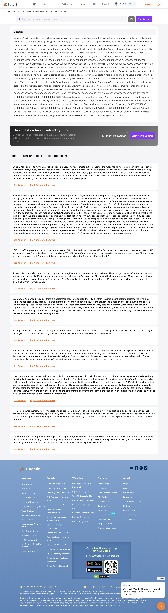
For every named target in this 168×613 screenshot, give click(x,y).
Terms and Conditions (132, 501)
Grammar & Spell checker (108, 528)
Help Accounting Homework (83, 500)
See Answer (20, 185)
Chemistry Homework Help (58, 493)
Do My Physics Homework (57, 566)
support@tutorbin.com (96, 587)
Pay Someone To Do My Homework (31, 545)
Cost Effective (103, 501)
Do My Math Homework (56, 545)
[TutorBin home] (11, 4)
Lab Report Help (28, 493)
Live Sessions (27, 484)
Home (8, 11)
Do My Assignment (29, 540)
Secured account (105, 510)
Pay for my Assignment (81, 491)
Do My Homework (28, 535)
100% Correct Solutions (107, 493)
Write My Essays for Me (82, 496)
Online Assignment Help (31, 515)
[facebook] (131, 468)
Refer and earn (104, 515)
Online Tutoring (27, 520)
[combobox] (71, 19)
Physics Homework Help (57, 488)
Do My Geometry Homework (58, 549)
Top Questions (129, 519)
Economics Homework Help (58, 533)
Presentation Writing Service (33, 506)
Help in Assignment (80, 521)
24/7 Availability (104, 497)
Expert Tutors (103, 484)
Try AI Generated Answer (42, 185)
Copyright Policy (129, 510)
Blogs (125, 484)
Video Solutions (27, 511)
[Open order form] (1, 8)
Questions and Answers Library (31, 525)
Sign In (148, 4)
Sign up (159, 4)
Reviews (126, 506)
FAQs (125, 488)
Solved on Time (104, 506)
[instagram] (141, 468)
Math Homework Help (56, 484)
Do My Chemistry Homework (58, 554)
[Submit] (19, 19)
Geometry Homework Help (83, 513)
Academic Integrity (130, 515)
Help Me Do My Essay (81, 517)
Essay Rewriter (104, 519)
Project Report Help (29, 497)
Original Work (103, 488)
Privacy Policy (128, 497)
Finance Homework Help (57, 505)
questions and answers (24, 11)
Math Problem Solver (29, 531)
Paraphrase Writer (105, 524)
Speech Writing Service (30, 502)
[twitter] (146, 468)
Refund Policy (128, 493)
